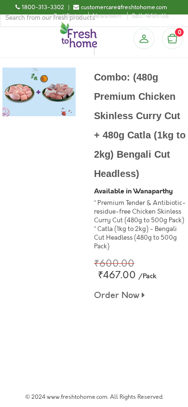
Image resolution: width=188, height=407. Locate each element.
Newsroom (107, 16)
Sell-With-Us (150, 16)
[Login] (143, 38)
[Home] (78, 26)
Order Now (118, 295)
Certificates (68, 16)
